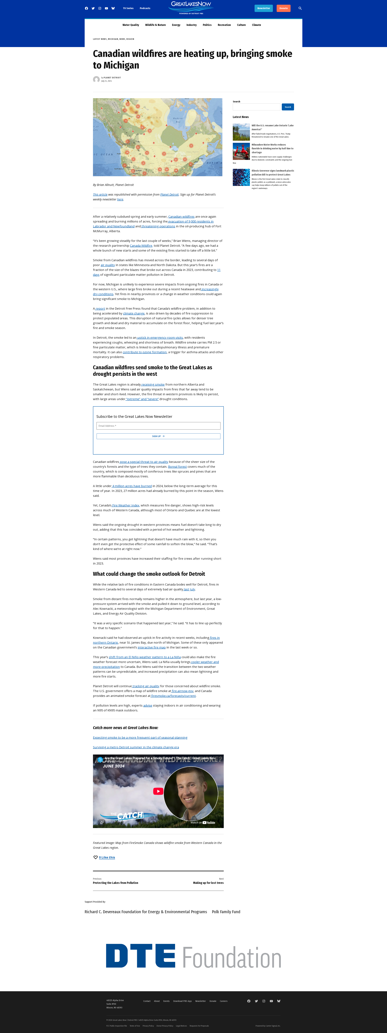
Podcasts (145, 8)
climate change (134, 313)
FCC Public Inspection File (116, 1026)
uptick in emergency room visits (160, 338)
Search (236, 101)
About (157, 1001)
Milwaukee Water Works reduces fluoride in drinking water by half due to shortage (272, 148)
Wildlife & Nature (155, 25)
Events (166, 1001)
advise (147, 705)
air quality (108, 265)
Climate (256, 25)
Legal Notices (181, 1026)
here (120, 199)
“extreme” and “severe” (142, 399)
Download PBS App (182, 1001)
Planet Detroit (112, 77)
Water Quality (131, 25)
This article (100, 194)
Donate (284, 8)
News (122, 39)
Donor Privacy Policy (165, 1026)
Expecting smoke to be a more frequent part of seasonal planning (140, 737)
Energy (176, 25)
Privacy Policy (148, 1026)
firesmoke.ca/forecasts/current (173, 696)
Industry (192, 25)
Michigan (113, 39)
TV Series (128, 8)
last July (189, 589)
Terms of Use (135, 1026)
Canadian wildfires (181, 216)
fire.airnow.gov (182, 691)
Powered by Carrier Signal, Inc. (268, 1026)
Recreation (224, 25)
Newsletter (263, 8)
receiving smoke (153, 384)
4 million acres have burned (132, 486)
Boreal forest (177, 467)
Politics (207, 25)
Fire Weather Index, (126, 505)
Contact (146, 1001)
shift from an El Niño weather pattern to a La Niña (145, 657)
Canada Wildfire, (141, 246)
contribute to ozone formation (145, 352)
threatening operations (158, 226)
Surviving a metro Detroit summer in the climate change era (136, 747)
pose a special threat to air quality (143, 462)
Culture (241, 25)
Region (130, 39)
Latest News (100, 39)
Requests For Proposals (199, 1026)
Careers (224, 1001)
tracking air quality (145, 686)
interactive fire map (152, 647)
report (100, 308)
